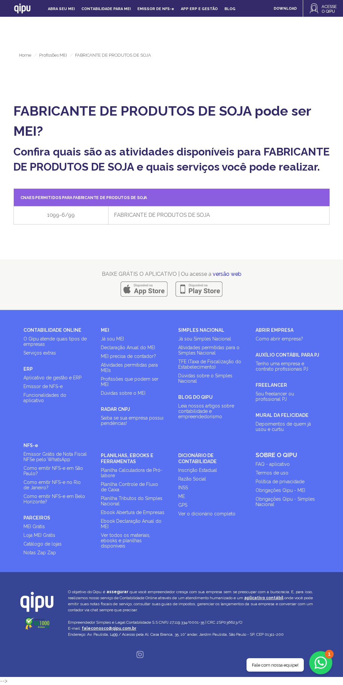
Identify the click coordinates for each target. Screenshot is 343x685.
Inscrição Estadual (197, 470)
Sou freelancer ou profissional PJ (275, 396)
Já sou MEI (112, 338)
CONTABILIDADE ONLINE (52, 330)
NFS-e (30, 445)
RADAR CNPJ (115, 409)
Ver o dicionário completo (206, 513)
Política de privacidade (280, 481)
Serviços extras (39, 353)
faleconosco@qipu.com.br (109, 628)
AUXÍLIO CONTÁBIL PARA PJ (287, 355)
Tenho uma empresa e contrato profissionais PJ (282, 366)
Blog (229, 9)
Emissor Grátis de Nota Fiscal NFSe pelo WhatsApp (55, 456)
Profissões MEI (53, 55)
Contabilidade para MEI (106, 9)
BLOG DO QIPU (195, 397)
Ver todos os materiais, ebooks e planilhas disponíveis (125, 541)
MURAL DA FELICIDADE (282, 415)
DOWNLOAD (285, 8)
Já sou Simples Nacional (204, 338)
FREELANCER (271, 385)
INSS (183, 487)
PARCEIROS (36, 517)
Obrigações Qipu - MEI (280, 490)
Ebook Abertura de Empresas (132, 512)
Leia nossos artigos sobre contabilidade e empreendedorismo (206, 411)
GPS (182, 505)
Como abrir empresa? (279, 338)
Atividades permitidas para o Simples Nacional (208, 350)
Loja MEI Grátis (39, 535)
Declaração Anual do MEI (128, 347)
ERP (28, 369)
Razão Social (192, 479)
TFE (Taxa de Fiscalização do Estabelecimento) (209, 364)
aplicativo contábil (263, 598)
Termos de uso (272, 473)
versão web (227, 274)
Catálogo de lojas (42, 544)
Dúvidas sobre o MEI (123, 393)
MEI (105, 330)
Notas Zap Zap (39, 552)
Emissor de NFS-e (43, 386)
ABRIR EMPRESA (274, 330)
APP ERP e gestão (199, 9)
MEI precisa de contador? (128, 356)
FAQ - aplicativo (273, 464)
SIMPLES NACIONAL (201, 330)
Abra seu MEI (61, 9)
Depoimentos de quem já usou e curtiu (283, 426)
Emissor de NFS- (155, 9)
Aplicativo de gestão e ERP (52, 377)
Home (25, 55)
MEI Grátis (34, 526)
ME (181, 496)
